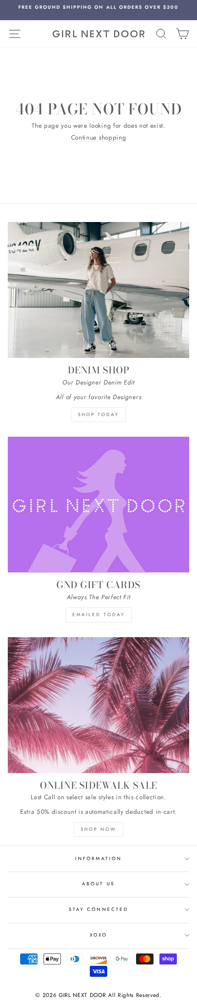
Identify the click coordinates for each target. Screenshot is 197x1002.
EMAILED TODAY (98, 614)
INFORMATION (98, 858)
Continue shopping (98, 137)
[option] (98, 7)
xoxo (98, 935)
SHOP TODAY (98, 414)
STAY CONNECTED (98, 909)
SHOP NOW (98, 829)
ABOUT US (98, 883)
